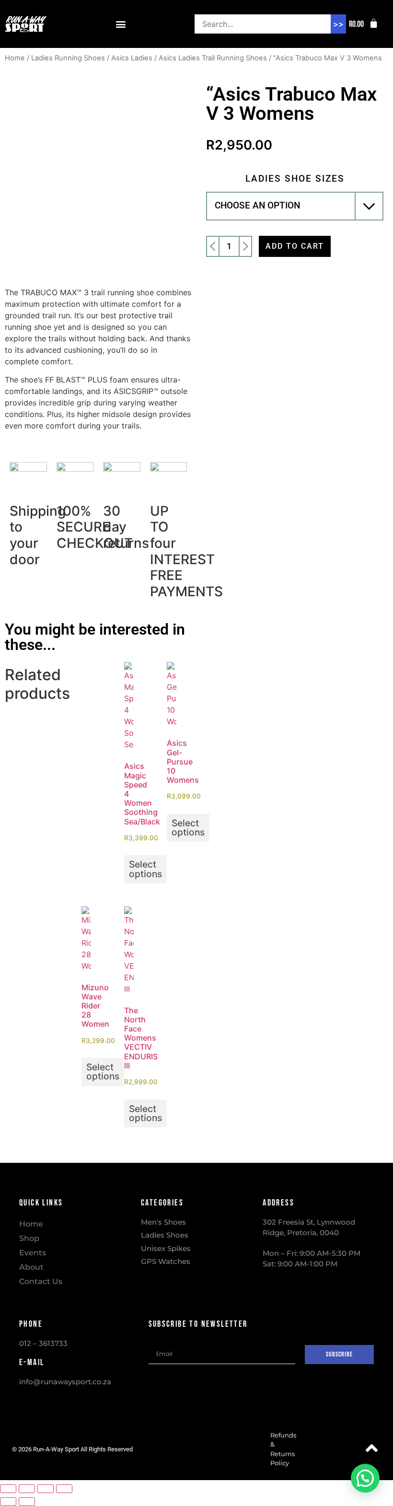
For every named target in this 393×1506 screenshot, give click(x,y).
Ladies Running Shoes (68, 58)
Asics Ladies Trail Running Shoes (213, 58)
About (31, 1267)
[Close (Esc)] (64, 1488)
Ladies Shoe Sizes (295, 178)
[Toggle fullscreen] (27, 1488)
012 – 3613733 (43, 1343)
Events (32, 1252)
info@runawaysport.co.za (65, 1381)
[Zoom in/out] (8, 1488)
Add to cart (295, 246)
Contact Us (40, 1281)
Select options (145, 868)
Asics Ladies (131, 58)
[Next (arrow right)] (27, 1501)
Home (15, 58)
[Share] (45, 1488)
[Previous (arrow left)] (8, 1501)
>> (338, 24)
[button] (120, 24)
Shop (29, 1238)
